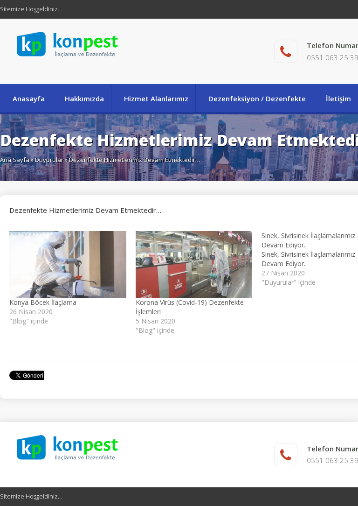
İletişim (338, 98)
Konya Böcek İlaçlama (42, 302)
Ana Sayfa (14, 159)
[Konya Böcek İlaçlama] (67, 264)
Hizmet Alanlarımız (156, 98)
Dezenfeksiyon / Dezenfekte (257, 98)
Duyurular (49, 159)
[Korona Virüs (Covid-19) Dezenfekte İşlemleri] (194, 264)
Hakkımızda (84, 98)
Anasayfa (29, 98)
